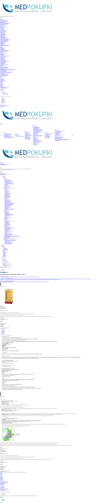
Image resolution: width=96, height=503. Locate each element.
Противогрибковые (12, 281)
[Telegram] (8, 272)
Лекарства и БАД (7, 199)
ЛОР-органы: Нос (16, 279)
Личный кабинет (2, 484)
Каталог (4, 177)
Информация (2, 480)
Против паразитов (44, 279)
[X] (3, 272)
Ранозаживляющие (35, 281)
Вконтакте (3, 97)
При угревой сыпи (30, 281)
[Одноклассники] (1, 272)
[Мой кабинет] (0, 166)
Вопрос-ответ (2, 487)
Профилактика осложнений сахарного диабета (33, 276)
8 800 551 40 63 (4, 87)
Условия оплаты (2, 486)
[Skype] (7, 272)
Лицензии (1, 479)
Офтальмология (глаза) (57, 279)
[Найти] (1, 17)
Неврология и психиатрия (5, 279)
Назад (5, 176)
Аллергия (38, 279)
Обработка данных (2, 483)
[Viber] (4, 272)
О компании (1, 476)
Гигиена (6, 179)
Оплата (3, 331)
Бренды (1, 474)
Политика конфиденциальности (4, 482)
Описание (3, 329)
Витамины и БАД (11, 279)
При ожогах (47, 281)
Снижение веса (48, 279)
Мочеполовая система (21, 279)
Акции (1, 473)
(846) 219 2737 (3, 88)
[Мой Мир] (2, 272)
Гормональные (8, 281)
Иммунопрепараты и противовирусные (32, 279)
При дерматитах (17, 281)
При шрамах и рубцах (3, 281)
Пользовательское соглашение (4, 481)
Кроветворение (52, 279)
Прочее (41, 279)
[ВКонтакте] (0, 272)
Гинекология (25, 279)
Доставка (3, 332)
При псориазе (26, 281)
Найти (1, 497)
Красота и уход (9, 276)
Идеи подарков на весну (24, 276)
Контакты (1, 478)
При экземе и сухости (21, 281)
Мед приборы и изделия (18, 276)
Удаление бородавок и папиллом (42, 281)
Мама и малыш (7, 220)
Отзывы (3, 330)
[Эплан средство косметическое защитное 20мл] (8, 304)
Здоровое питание (4, 276)
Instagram (3, 98)
